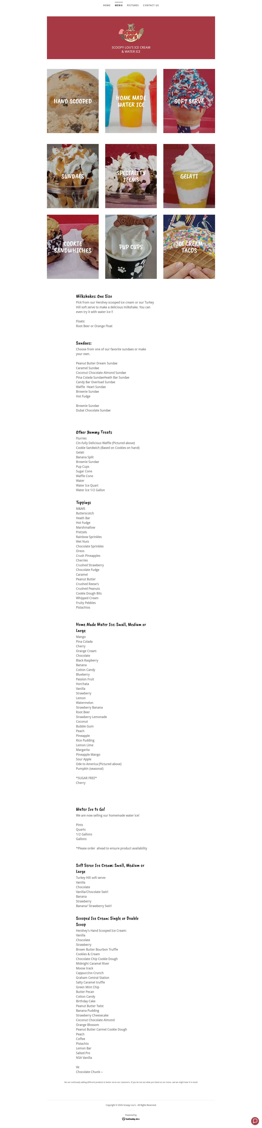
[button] (255, 1121)
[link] (131, 32)
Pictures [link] (133, 5)
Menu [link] (119, 5)
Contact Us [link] (151, 5)
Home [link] (107, 5)
